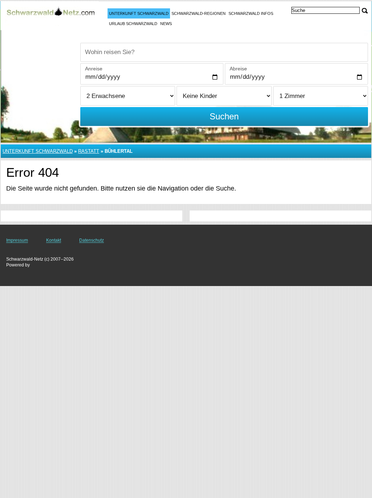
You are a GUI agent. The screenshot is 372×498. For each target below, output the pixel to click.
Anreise (93, 69)
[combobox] (224, 52)
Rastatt (88, 151)
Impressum (17, 240)
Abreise (238, 69)
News (166, 23)
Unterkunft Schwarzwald (139, 13)
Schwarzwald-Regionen (198, 13)
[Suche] (365, 10)
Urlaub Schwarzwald (133, 23)
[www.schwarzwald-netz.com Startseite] (50, 15)
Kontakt (53, 240)
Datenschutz (91, 240)
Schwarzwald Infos (251, 13)
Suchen (224, 116)
